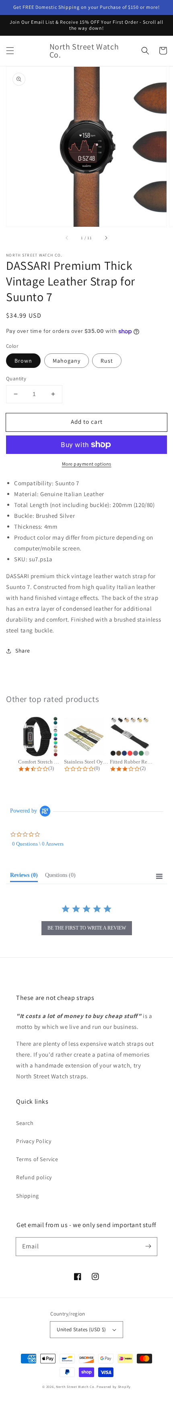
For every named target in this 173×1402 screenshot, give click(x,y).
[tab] (24, 877)
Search (25, 1123)
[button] (10, 51)
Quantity (16, 378)
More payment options (86, 464)
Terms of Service (37, 1159)
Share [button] (22, 650)
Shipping (27, 1195)
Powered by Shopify (114, 1386)
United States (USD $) (81, 1329)
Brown (23, 360)
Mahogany (66, 360)
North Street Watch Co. (75, 1386)
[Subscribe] (148, 1246)
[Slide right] (106, 238)
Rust (107, 360)
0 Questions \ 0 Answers (38, 844)
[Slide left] (67, 238)
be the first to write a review (86, 928)
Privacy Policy (33, 1141)
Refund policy (34, 1177)
